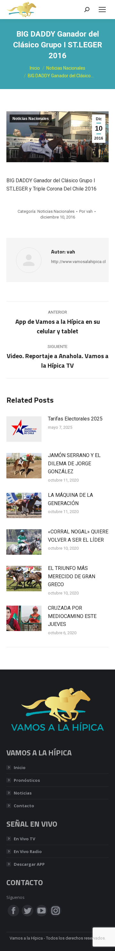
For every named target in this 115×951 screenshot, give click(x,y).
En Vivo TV (24, 839)
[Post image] (24, 429)
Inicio (20, 767)
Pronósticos (27, 780)
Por (86, 211)
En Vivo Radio (28, 851)
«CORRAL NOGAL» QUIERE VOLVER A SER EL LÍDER (78, 536)
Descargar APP (29, 864)
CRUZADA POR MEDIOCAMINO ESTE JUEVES (72, 616)
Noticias (23, 793)
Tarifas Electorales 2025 (75, 419)
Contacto (24, 806)
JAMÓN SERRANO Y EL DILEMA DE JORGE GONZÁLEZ (74, 463)
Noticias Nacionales (30, 118)
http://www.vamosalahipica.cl (78, 261)
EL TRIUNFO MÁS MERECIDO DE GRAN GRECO (71, 576)
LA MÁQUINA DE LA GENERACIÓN (70, 499)
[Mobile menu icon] (102, 9)
